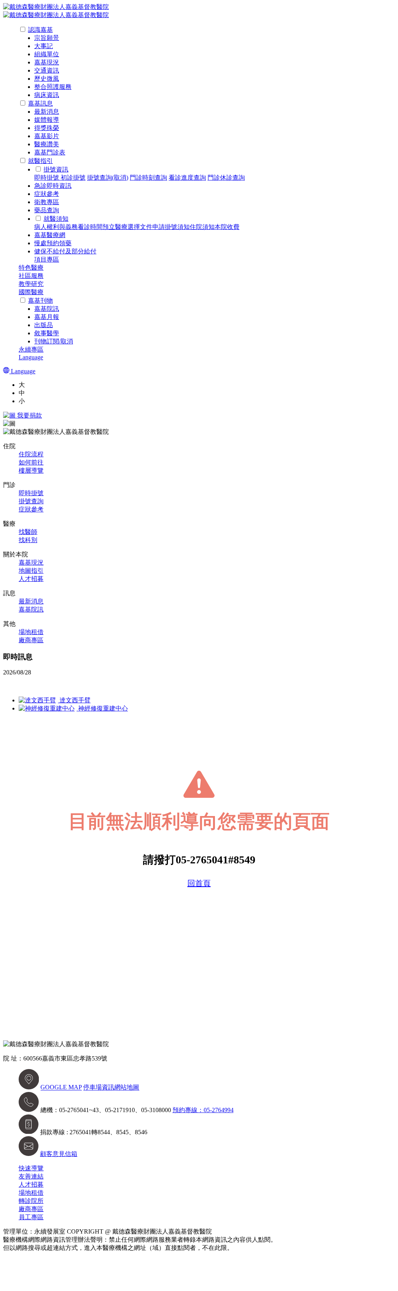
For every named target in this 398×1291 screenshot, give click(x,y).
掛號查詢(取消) (107, 177)
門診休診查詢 (226, 177)
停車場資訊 (98, 1087)
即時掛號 (47, 177)
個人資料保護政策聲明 (264, 1247)
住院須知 (202, 227)
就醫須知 (56, 218)
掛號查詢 (31, 501)
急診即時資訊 (53, 185)
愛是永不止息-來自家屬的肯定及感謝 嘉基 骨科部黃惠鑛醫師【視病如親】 (105, 686)
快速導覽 (31, 1168)
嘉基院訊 (46, 308)
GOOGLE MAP (61, 1087)
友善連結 (31, 1176)
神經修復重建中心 (102, 708)
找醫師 (28, 532)
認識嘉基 (40, 29)
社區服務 (31, 275)
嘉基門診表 (49, 152)
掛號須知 (177, 227)
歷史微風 (46, 78)
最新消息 (46, 111)
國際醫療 (31, 292)
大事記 (43, 46)
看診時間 (90, 227)
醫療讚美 (46, 144)
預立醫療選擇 (121, 227)
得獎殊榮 (46, 128)
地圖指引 (31, 570)
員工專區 (31, 1217)
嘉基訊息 (40, 103)
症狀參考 (46, 194)
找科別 (28, 540)
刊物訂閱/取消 (53, 341)
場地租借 (31, 632)
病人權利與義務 (56, 227)
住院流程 (31, 454)
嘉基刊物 (40, 300)
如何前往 (31, 462)
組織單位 (46, 54)
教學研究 (31, 284)
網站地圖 (126, 1087)
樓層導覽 (31, 470)
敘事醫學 (46, 333)
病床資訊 (46, 95)
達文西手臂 (74, 700)
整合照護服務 (53, 86)
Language (31, 357)
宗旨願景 (46, 38)
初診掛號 (73, 177)
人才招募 (31, 578)
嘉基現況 (46, 62)
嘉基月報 (46, 317)
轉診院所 (31, 1200)
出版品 (43, 325)
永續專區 (31, 349)
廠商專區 (31, 640)
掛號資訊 (56, 169)
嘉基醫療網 (49, 235)
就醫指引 (40, 161)
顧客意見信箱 (58, 1154)
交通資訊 (46, 70)
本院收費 (227, 227)
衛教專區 (46, 202)
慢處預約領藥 (53, 243)
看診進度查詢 (187, 177)
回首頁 (199, 883)
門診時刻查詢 (148, 177)
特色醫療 (31, 267)
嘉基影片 (46, 136)
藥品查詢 (46, 210)
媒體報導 (46, 119)
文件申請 (152, 227)
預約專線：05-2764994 (203, 1110)
